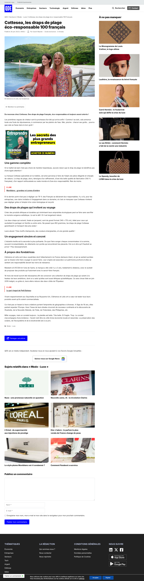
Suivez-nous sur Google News (47, 358)
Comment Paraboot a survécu (64, 465)
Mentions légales (80, 549)
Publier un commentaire (13, 576)
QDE (6, 17)
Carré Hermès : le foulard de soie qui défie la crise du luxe (112, 111)
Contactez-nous (9, 2)
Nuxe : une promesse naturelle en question (24, 398)
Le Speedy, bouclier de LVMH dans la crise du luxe (111, 177)
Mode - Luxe (22, 17)
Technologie (55, 8)
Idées (83, 8)
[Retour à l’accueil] (8, 8)
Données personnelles (83, 553)
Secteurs (43, 8)
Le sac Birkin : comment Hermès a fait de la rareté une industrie (113, 144)
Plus (90, 8)
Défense (74, 8)
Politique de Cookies (82, 557)
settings (81, 579)
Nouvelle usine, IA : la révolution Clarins (69, 398)
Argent (65, 8)
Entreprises (31, 8)
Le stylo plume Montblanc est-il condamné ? (25, 465)
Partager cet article (17, 338)
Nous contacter (45, 553)
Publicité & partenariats (24, 2)
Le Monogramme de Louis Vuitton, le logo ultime (110, 47)
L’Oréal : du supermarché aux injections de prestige (16, 431)
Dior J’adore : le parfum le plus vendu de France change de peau (66, 431)
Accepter (95, 578)
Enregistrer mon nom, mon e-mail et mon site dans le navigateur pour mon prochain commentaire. (46, 515)
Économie (20, 8)
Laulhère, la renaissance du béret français (118, 79)
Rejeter (108, 578)
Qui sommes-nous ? (47, 549)
